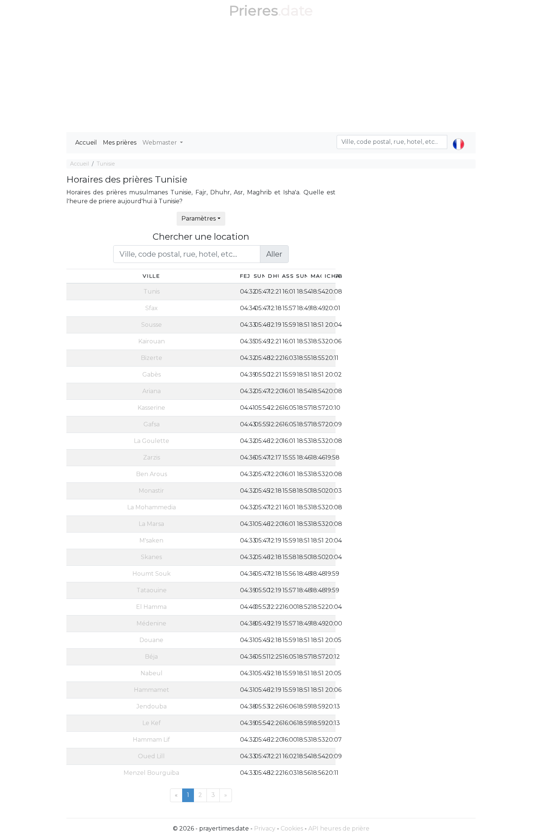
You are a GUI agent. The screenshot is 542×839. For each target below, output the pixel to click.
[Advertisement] (271, 76)
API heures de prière (338, 828)
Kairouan (151, 341)
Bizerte (151, 357)
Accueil (86, 142)
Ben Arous (151, 474)
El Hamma (151, 606)
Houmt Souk (151, 573)
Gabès (151, 374)
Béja (151, 656)
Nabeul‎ (151, 673)
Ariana (151, 391)
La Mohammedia (151, 507)
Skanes (151, 557)
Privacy (264, 828)
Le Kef (151, 723)
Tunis (151, 291)
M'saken (151, 540)
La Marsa (151, 523)
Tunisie (106, 163)
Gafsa (151, 424)
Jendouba (151, 706)
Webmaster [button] (160, 142)
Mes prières (119, 142)
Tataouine (151, 590)
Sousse (151, 324)
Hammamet (151, 689)
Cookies (292, 828)
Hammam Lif (151, 739)
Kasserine (151, 407)
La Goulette (151, 440)
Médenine (151, 623)
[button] (458, 138)
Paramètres (198, 218)
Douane (151, 640)
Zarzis (151, 457)
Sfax (151, 308)
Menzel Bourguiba (151, 772)
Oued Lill (151, 756)
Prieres (253, 10)
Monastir (151, 490)
